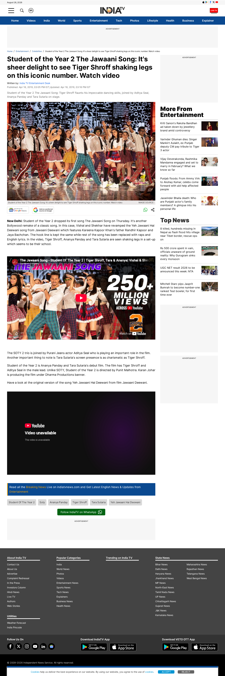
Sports (77, 20)
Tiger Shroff (79, 502)
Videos (31, 20)
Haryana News (163, 573)
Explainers (62, 596)
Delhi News (161, 569)
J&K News (160, 610)
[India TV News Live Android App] (94, 647)
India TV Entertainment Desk (35, 83)
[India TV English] (112, 10)
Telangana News (196, 573)
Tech (119, 20)
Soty (42, 502)
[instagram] (27, 646)
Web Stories (13, 605)
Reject (186, 671)
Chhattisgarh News (165, 601)
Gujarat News (162, 605)
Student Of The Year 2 (22, 502)
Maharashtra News (197, 564)
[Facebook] (10, 646)
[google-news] (51, 646)
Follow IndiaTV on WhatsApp (78, 512)
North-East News (164, 587)
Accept (166, 671)
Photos (134, 20)
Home (15, 20)
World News (62, 569)
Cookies (35, 671)
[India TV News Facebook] (210, 2)
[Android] (206, 2)
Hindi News (13, 592)
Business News (64, 601)
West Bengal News (197, 578)
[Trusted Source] (43, 210)
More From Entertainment (182, 111)
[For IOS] (204, 647)
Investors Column (16, 587)
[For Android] (175, 647)
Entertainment (99, 20)
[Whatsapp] (145, 210)
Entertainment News (67, 582)
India (47, 20)
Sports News (63, 587)
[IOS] (203, 2)
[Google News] (18, 210)
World (61, 20)
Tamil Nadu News (164, 592)
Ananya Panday (59, 502)
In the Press (13, 582)
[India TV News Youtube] (217, 2)
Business (188, 20)
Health (170, 20)
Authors (11, 601)
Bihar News (161, 564)
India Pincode (14, 627)
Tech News (62, 592)
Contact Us (13, 564)
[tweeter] (18, 646)
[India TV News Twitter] (213, 2)
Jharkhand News (164, 578)
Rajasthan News (195, 569)
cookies (149, 671)
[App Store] (123, 647)
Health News (63, 605)
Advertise (12, 573)
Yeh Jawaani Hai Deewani (125, 502)
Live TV (11, 596)
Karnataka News (164, 615)
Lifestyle (152, 20)
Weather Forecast (16, 622)
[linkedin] (43, 646)
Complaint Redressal (18, 578)
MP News (160, 582)
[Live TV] (214, 10)
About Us (12, 569)
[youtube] (35, 646)
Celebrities (37, 51)
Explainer (208, 20)
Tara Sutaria (99, 502)
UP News (160, 596)
